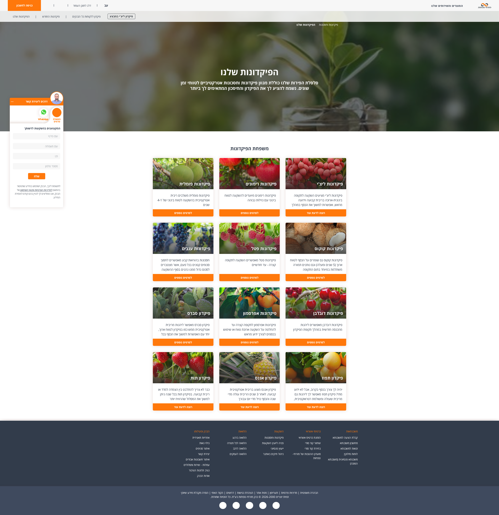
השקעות (279, 431)
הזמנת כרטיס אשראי (310, 437)
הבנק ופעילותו (202, 431)
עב (106, 5)
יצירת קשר (204, 454)
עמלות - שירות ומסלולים (197, 465)
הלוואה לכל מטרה (237, 443)
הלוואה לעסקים (238, 454)
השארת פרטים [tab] (57, 120)
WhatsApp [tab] (43, 119)
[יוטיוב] (262, 506)
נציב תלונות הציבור (199, 470)
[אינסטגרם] (223, 506)
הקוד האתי (217, 493)
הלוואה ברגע (240, 437)
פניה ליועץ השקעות (273, 443)
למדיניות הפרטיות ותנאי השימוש (36, 190)
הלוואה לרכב (240, 448)
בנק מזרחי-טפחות (344, 25)
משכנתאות (352, 431)
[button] (24, 5)
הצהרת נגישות (245, 493)
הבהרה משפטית (309, 493)
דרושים (230, 493)
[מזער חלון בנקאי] (12, 101)
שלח (36, 176)
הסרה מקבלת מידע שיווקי (194, 493)
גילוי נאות (204, 443)
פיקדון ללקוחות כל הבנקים (86, 16)
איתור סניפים (203, 448)
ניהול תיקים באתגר (273, 454)
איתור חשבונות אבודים (198, 459)
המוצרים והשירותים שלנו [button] (447, 6)
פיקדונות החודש (51, 16)
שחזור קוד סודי (313, 443)
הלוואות (242, 431)
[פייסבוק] (275, 506)
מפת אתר (261, 493)
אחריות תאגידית (201, 437)
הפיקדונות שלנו (21, 16)
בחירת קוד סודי (313, 448)
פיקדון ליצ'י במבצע (121, 16)
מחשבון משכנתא (349, 443)
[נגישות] (249, 506)
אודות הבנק (203, 476)
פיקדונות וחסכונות (328, 25)
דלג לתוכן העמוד (82, 5)
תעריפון (274, 493)
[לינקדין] (235, 506)
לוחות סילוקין (351, 454)
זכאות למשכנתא (349, 448)
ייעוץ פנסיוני (277, 448)
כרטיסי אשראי (313, 431)
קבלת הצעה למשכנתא (345, 437)
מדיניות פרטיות (289, 493)
